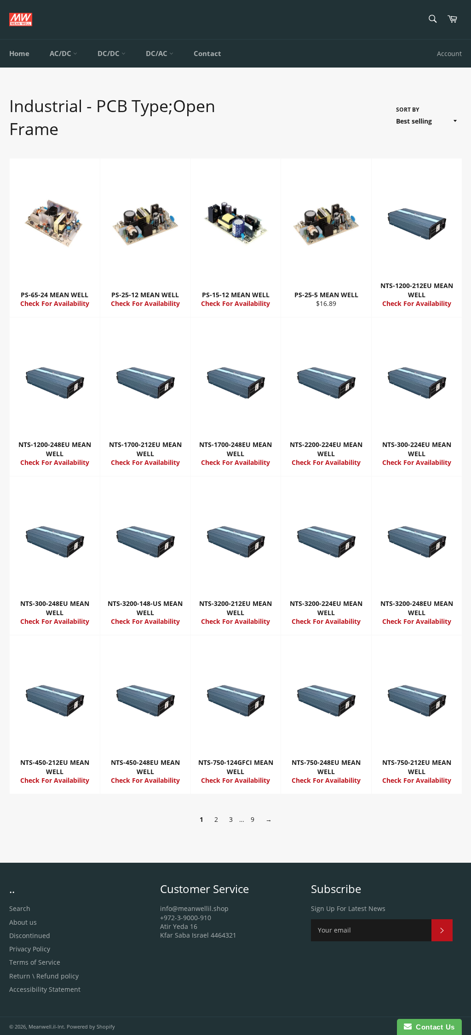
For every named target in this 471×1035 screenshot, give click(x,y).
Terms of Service (34, 962)
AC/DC (61, 53)
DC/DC (109, 53)
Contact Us (433, 1027)
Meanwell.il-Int (46, 1026)
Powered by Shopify (91, 1026)
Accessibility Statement (44, 989)
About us (23, 922)
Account (449, 53)
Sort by (407, 109)
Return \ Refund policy (44, 976)
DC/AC (157, 53)
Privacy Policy (29, 949)
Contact (207, 53)
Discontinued (29, 935)
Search (19, 908)
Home (19, 53)
